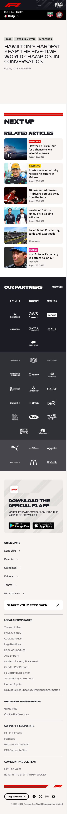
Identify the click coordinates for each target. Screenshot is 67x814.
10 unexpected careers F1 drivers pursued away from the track (44, 193)
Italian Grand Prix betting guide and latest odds (44, 232)
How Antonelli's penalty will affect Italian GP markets (43, 257)
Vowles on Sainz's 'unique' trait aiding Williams (41, 213)
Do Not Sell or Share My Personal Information (32, 690)
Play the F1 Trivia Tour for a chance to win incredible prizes (42, 149)
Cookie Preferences (16, 714)
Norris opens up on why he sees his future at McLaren (43, 173)
